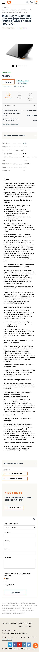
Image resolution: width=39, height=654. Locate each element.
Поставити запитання (15, 479)
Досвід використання (11, 524)
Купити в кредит (21, 83)
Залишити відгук (16, 473)
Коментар (7, 557)
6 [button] (23, 66)
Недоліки (7, 540)
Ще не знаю (10, 585)
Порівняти (20, 86)
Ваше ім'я (7, 549)
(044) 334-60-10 (25, 626)
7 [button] (25, 66)
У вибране (7, 86)
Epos (24, 143)
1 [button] (13, 66)
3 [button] (17, 66)
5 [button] (21, 66)
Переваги (7, 532)
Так (7, 579)
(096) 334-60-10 (25, 623)
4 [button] (19, 66)
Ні (6, 582)
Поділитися (23, 28)
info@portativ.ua (9, 630)
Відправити (15, 592)
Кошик (36, 1)
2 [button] (15, 66)
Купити (8, 82)
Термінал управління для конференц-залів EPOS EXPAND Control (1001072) (16, 19)
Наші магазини (7, 640)
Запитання (6, 470)
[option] (19, 50)
